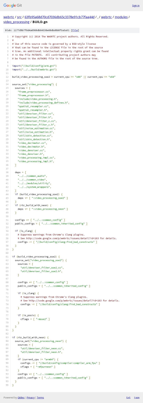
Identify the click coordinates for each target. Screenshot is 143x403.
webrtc (8, 17)
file (75, 30)
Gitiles (21, 397)
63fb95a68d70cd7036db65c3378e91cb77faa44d (60, 17)
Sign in (136, 5)
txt (128, 397)
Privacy (31, 397)
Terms (40, 397)
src (19, 17)
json (137, 397)
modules (121, 17)
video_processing (16, 22)
